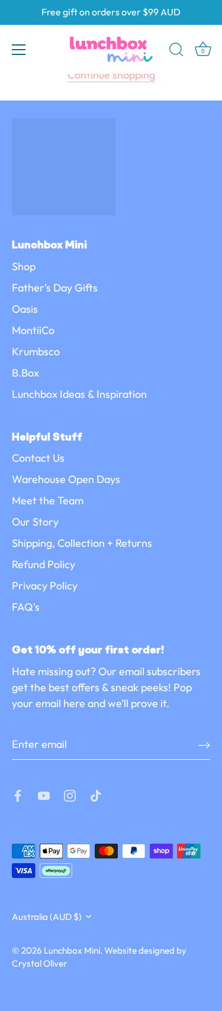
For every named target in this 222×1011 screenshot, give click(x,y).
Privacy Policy (45, 585)
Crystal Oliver (39, 963)
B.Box (25, 373)
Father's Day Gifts (55, 287)
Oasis (25, 309)
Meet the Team (47, 500)
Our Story (35, 522)
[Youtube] (44, 794)
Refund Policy (43, 564)
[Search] (176, 51)
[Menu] (19, 50)
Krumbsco (36, 351)
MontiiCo (33, 330)
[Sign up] (204, 744)
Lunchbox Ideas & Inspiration (79, 394)
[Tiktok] (96, 794)
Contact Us (38, 458)
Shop (24, 266)
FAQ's (26, 607)
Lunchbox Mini (72, 950)
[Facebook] (18, 794)
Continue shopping (111, 75)
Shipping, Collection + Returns (82, 543)
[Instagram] (70, 794)
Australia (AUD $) (47, 916)
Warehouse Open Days (66, 479)
